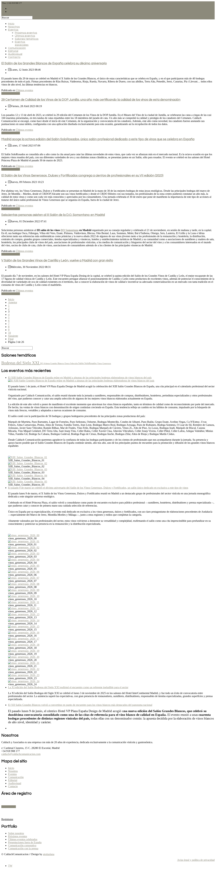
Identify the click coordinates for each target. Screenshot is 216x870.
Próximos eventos (26, 32)
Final (11, 338)
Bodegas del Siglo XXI (20, 363)
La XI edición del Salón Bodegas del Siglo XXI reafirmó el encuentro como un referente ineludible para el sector (68, 687)
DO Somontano (69, 230)
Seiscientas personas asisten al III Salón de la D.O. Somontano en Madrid (53, 215)
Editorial (13, 51)
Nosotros (14, 26)
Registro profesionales (20, 11)
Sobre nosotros (16, 833)
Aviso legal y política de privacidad (196, 860)
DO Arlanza (45, 363)
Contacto (14, 57)
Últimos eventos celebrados (22, 839)
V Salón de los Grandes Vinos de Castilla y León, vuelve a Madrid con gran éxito (57, 260)
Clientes (12, 8)
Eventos (13, 29)
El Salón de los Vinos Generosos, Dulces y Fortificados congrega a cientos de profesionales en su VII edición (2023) (82, 175)
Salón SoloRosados (87, 363)
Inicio (11, 23)
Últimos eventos (25, 35)
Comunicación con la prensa (23, 848)
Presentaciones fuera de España (25, 842)
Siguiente (13, 335)
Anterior (12, 302)
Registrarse (8, 806)
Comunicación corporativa (22, 845)
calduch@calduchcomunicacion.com (20, 754)
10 (9, 332)
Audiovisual (15, 54)
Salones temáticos (26, 38)
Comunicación (17, 48)
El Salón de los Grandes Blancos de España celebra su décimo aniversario (54, 63)
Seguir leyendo (10, 93)
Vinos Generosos (104, 363)
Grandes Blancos (57, 363)
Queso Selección (71, 363)
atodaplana (48, 854)
